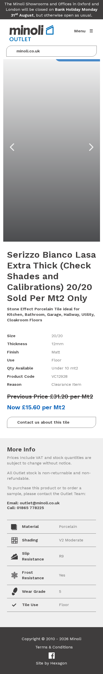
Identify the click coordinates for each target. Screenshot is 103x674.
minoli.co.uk (28, 51)
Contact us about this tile (43, 422)
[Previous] (12, 147)
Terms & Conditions (54, 647)
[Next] (91, 147)
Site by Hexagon (51, 663)
